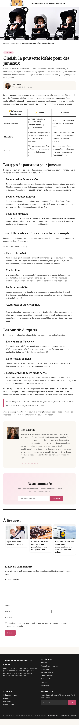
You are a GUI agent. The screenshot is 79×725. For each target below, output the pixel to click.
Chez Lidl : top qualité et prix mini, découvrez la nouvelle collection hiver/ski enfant (64, 546)
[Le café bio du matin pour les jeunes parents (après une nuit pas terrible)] (41, 531)
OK (72, 702)
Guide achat (15, 43)
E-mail (8, 611)
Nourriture (44, 682)
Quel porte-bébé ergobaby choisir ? (15, 543)
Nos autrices (7, 701)
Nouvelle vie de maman (49, 666)
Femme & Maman (47, 676)
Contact (6, 698)
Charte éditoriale (9, 705)
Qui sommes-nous (10, 695)
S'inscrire (56, 498)
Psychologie (45, 669)
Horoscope (45, 685)
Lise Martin (16, 85)
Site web (8, 618)
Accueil (6, 43)
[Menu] (73, 3)
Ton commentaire (12, 579)
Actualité (44, 663)
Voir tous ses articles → (29, 463)
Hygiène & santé (47, 672)
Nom (7, 605)
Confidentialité (64, 715)
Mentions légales (53, 715)
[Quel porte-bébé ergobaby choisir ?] (17, 531)
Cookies (73, 715)
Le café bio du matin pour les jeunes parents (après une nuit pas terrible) (40, 545)
